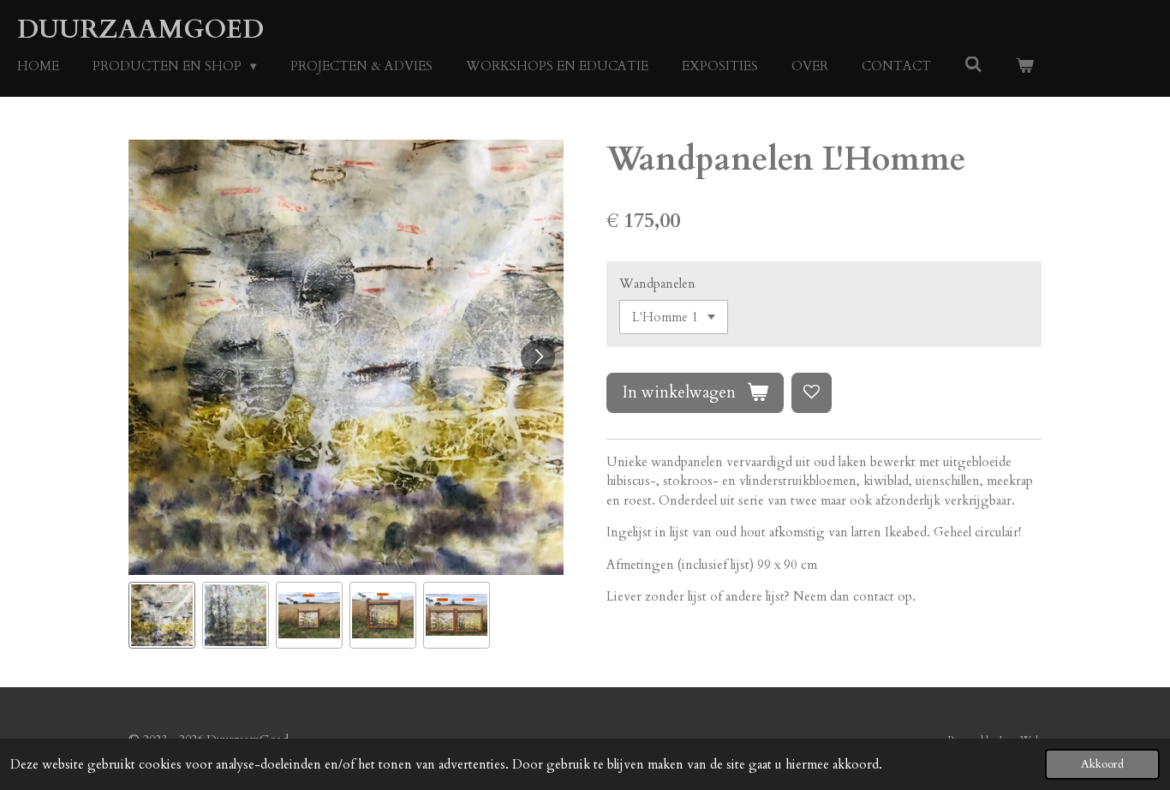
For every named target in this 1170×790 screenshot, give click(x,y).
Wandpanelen (657, 283)
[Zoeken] (973, 65)
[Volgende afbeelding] (538, 357)
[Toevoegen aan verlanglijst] (811, 393)
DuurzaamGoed (140, 29)
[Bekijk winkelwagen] (1025, 66)
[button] (161, 615)
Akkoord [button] (1102, 764)
